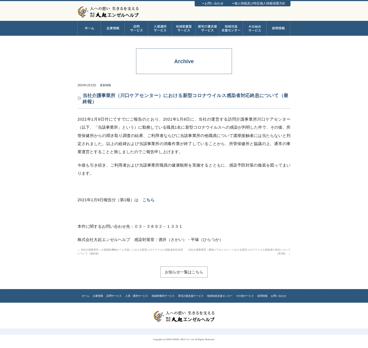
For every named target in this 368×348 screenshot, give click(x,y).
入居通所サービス (160, 28)
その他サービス (255, 28)
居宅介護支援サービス (207, 28)
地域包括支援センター (231, 28)
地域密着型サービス (163, 295)
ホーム (89, 28)
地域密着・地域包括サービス (184, 28)
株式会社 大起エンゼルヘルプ (108, 11)
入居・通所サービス (136, 295)
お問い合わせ (214, 3)
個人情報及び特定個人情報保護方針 (259, 3)
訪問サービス (136, 28)
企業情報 (113, 28)
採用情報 (278, 28)
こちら (148, 200)
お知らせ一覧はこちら (184, 272)
